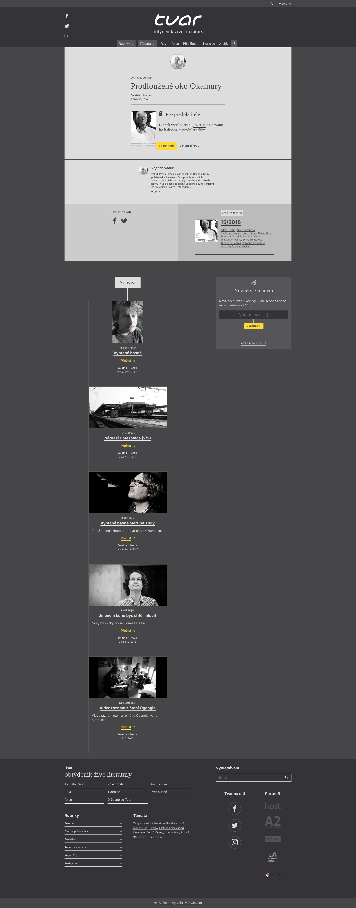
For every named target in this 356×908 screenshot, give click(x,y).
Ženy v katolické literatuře (149, 823)
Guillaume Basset (231, 233)
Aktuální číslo (74, 784)
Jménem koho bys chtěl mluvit (127, 615)
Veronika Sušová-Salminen (236, 246)
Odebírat (252, 325)
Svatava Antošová (231, 239)
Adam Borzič (228, 229)
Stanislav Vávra (251, 236)
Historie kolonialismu (171, 828)
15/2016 (199, 125)
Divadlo (153, 828)
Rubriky (125, 43)
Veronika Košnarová (253, 242)
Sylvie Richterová (252, 239)
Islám (158, 837)
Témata (146, 43)
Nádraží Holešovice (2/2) (127, 438)
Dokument (139, 832)
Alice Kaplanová (246, 229)
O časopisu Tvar (119, 799)
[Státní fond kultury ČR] (273, 875)
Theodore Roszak (231, 242)
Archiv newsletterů (252, 342)
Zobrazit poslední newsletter (252, 335)
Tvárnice (208, 43)
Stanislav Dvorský (231, 236)
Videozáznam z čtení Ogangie (128, 708)
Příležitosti (190, 43)
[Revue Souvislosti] (273, 839)
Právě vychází (175, 823)
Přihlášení (166, 146)
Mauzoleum (140, 828)
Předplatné (159, 792)
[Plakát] (127, 322)
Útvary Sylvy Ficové (177, 832)
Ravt (164, 43)
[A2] (273, 822)
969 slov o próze (143, 837)
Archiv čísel (159, 784)
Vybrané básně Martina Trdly (127, 523)
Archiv (223, 43)
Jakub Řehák (249, 233)
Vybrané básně (127, 353)
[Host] (273, 806)
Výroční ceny (155, 832)
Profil (154, 191)
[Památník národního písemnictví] (273, 858)
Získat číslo (188, 146)
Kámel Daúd (265, 233)
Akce (175, 43)
